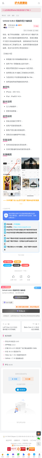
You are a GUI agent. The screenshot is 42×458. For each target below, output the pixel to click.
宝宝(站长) (12, 25)
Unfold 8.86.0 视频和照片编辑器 (17, 20)
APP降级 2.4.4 (10, 345)
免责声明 (9, 440)
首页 (4, 15)
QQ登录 (22, 389)
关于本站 (33, 440)
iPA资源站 (17, 224)
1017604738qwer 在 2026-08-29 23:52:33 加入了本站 (22, 436)
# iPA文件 (7, 265)
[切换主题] (38, 444)
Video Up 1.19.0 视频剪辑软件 (15, 355)
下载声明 (25, 440)
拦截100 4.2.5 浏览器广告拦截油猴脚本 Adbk (21, 348)
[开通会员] (38, 433)
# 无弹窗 (25, 265)
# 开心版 (16, 265)
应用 (9, 15)
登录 (15, 379)
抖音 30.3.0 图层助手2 (13, 351)
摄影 (13, 15)
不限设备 (9, 262)
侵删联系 (17, 440)
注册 (28, 379)
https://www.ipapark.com (22, 227)
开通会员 (22, 311)
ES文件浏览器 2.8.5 (12, 341)
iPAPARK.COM (26, 443)
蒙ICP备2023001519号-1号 (22, 445)
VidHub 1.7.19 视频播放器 (14, 358)
